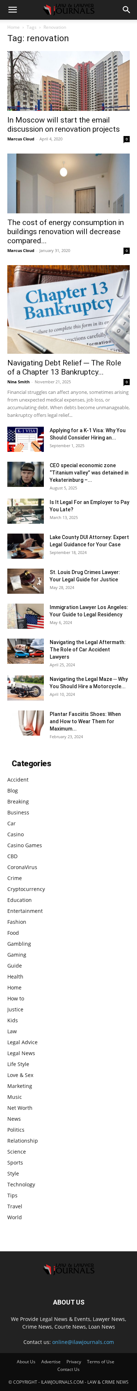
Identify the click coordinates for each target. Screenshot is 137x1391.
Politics (15, 1129)
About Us (26, 1362)
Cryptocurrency (26, 889)
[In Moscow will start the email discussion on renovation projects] (68, 81)
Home (13, 27)
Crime (14, 878)
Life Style (18, 1064)
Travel (14, 1206)
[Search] (127, 10)
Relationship (22, 1140)
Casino (15, 834)
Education (19, 899)
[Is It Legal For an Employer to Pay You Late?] (25, 511)
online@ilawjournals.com (83, 1341)
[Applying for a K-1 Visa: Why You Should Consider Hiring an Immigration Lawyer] (25, 439)
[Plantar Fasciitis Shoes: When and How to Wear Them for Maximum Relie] (25, 723)
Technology (21, 1184)
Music (14, 1096)
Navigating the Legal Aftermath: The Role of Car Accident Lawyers (88, 649)
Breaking (18, 801)
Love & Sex (20, 1075)
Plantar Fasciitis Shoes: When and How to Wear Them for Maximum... (85, 721)
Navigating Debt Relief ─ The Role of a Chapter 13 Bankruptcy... (64, 367)
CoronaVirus (22, 867)
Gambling (19, 943)
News (14, 1118)
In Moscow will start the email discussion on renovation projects (63, 124)
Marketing (19, 1085)
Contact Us (68, 1369)
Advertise (51, 1362)
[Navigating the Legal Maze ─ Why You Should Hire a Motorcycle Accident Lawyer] (25, 688)
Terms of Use (100, 1362)
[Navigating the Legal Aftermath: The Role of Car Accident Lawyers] (25, 651)
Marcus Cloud (20, 139)
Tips (12, 1195)
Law (12, 1031)
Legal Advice (22, 1042)
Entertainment (25, 910)
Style (13, 1173)
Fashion (16, 921)
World (14, 1217)
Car (11, 823)
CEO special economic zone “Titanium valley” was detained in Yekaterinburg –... (89, 472)
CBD (12, 856)
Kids (12, 1020)
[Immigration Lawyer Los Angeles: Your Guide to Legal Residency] (25, 616)
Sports (15, 1162)
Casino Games (24, 845)
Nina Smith (18, 381)
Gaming (16, 954)
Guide (14, 965)
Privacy (73, 1362)
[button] (12, 10)
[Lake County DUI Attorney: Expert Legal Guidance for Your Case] (25, 546)
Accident (17, 779)
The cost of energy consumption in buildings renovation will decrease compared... (65, 231)
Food (13, 932)
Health (15, 976)
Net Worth (20, 1107)
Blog (12, 790)
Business (18, 812)
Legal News (21, 1053)
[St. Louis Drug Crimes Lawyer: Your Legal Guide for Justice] (25, 581)
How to (15, 998)
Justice (15, 1009)
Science (16, 1151)
